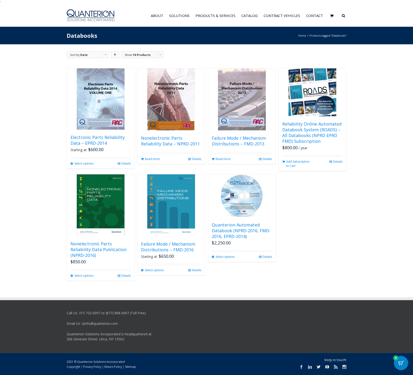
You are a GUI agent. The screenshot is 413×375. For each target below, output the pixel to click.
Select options (83, 163)
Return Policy (113, 367)
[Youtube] (327, 367)
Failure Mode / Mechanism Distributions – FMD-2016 (168, 247)
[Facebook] (301, 367)
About (157, 15)
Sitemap (130, 367)
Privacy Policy (92, 367)
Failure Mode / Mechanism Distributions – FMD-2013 (239, 141)
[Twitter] (319, 367)
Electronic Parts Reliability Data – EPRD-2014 (98, 140)
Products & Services (215, 15)
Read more (152, 159)
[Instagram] (344, 367)
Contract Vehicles (282, 15)
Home (302, 35)
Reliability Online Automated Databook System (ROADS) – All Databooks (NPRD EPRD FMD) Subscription (312, 132)
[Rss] (336, 367)
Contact (314, 15)
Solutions (179, 15)
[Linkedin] (310, 367)
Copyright (73, 367)
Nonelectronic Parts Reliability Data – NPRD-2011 (170, 141)
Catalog (249, 15)
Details (126, 163)
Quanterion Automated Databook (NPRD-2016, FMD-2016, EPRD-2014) (241, 230)
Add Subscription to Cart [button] (298, 164)
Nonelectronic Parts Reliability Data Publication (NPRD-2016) (98, 249)
